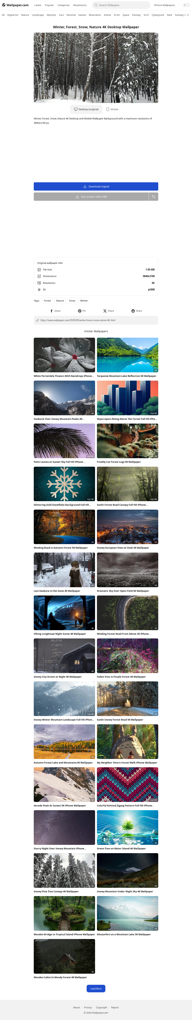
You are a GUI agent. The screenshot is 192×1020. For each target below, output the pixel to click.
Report (115, 1007)
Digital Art (12, 15)
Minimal (71, 15)
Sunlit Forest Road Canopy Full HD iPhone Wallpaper (121, 505)
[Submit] (96, 5)
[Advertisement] (177, 78)
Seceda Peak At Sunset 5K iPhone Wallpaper (60, 805)
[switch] (186, 5)
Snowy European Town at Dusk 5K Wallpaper (123, 547)
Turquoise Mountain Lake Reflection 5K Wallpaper (126, 376)
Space (126, 15)
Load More (96, 988)
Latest (37, 5)
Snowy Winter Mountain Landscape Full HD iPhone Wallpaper (64, 719)
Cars (61, 15)
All (3, 15)
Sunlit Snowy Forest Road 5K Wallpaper (120, 719)
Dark (169, 15)
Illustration (95, 15)
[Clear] (146, 5)
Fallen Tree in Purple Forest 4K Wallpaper (121, 676)
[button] (55, 311)
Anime (107, 15)
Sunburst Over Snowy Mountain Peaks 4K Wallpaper (58, 419)
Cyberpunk (158, 15)
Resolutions (79, 5)
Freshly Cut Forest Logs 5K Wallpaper (119, 461)
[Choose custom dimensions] (153, 196)
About (76, 1007)
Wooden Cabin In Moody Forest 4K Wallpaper (60, 977)
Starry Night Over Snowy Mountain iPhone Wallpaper (59, 848)
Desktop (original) (88, 109)
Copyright (101, 1007)
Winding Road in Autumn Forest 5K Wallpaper (61, 547)
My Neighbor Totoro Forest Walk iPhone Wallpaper (127, 762)
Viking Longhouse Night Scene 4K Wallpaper (60, 633)
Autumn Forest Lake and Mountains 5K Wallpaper (63, 762)
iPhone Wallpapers (164, 5)
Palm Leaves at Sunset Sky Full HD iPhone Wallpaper (58, 462)
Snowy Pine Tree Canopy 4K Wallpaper (56, 891)
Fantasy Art (181, 15)
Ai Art (117, 15)
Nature (25, 15)
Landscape (38, 15)
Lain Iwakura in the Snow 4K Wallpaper (57, 590)
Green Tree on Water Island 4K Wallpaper (121, 848)
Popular (49, 5)
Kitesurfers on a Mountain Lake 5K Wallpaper (124, 934)
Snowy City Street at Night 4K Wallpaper (58, 676)
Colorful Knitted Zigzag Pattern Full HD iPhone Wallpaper (124, 805)
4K (153, 283)
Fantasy (136, 15)
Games (82, 15)
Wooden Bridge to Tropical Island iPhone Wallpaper (64, 934)
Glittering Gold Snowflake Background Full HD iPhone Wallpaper (61, 505)
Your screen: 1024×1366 (94, 196)
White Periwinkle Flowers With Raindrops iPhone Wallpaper (63, 376)
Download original (99, 186)
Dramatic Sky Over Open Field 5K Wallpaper (123, 590)
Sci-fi (146, 15)
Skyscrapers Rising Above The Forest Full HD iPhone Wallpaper (127, 419)
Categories (64, 5)
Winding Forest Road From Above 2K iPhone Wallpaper (123, 634)
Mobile (114, 109)
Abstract (51, 15)
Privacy (88, 1007)
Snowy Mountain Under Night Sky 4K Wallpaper (125, 891)
